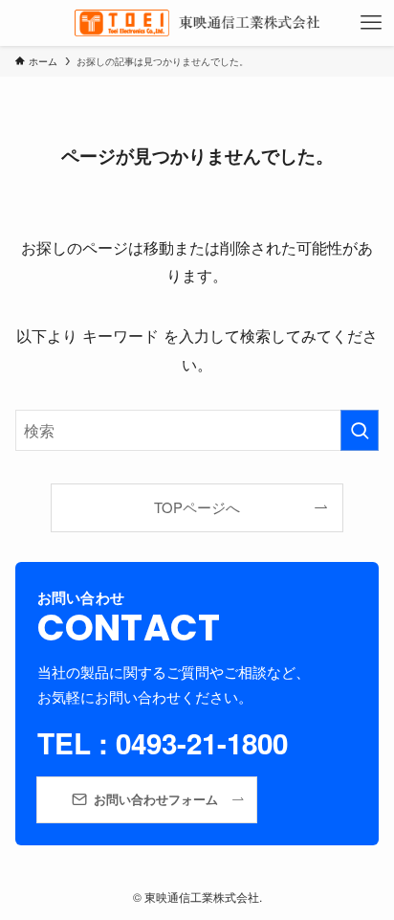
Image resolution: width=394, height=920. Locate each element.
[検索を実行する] (359, 430)
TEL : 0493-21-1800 (162, 743)
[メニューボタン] (371, 23)
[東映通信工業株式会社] (197, 23)
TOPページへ (197, 507)
